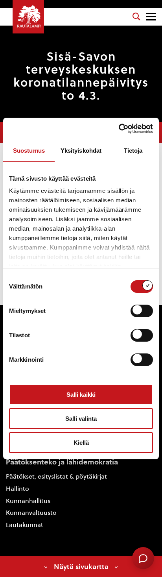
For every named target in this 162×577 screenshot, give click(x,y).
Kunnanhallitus (28, 501)
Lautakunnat (24, 525)
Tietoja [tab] (133, 150)
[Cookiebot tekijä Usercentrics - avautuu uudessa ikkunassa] (118, 129)
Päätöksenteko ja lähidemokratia (62, 462)
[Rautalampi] (28, 16)
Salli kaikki (81, 394)
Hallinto (17, 488)
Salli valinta (81, 418)
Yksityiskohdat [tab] (81, 150)
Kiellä (81, 442)
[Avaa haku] (136, 16)
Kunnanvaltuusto (31, 512)
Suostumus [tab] (29, 150)
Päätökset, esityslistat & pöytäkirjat (56, 476)
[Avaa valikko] (151, 16)
